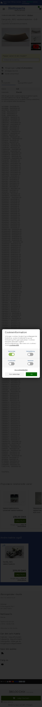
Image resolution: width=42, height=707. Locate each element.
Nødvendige (11, 351)
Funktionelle (11, 360)
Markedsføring (30, 351)
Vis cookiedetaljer (21, 370)
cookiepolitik (14, 345)
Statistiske (30, 360)
